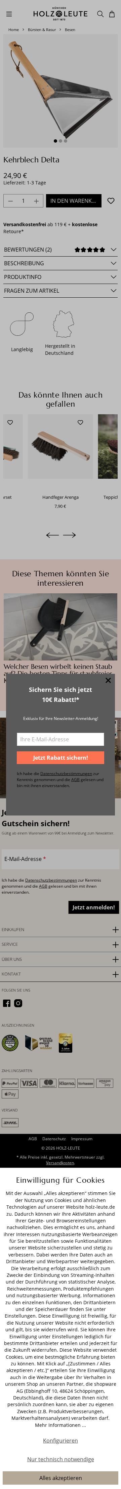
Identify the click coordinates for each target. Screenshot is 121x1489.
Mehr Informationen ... (60, 1425)
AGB (75, 779)
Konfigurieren (60, 1440)
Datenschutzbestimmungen (66, 773)
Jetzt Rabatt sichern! (60, 757)
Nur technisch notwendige (60, 1459)
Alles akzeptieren (60, 1478)
